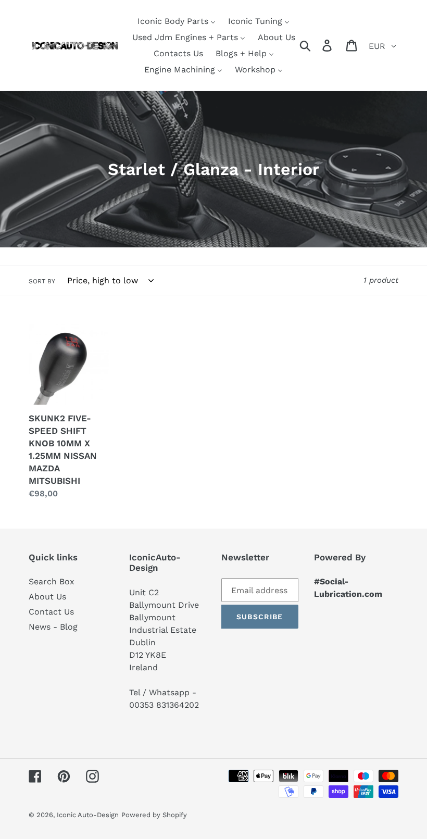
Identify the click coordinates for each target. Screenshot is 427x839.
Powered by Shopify (154, 815)
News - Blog (53, 627)
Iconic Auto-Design (88, 815)
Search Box (51, 581)
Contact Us (51, 612)
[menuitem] (176, 21)
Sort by (42, 281)
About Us (47, 597)
